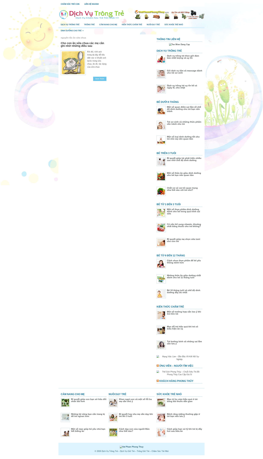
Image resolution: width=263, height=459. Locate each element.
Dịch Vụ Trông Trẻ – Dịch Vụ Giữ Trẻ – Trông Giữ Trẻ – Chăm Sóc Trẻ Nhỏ (135, 451)
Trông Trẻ (89, 25)
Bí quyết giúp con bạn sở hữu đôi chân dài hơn (88, 400)
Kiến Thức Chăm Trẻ (132, 25)
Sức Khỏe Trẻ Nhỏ (173, 25)
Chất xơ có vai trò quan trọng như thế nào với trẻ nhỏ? (182, 189)
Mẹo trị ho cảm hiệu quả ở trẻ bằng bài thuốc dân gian (182, 400)
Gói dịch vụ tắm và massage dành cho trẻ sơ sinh (184, 71)
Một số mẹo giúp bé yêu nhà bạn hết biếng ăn (88, 430)
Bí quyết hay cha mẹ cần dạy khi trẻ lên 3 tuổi (136, 415)
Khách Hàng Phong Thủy (176, 381)
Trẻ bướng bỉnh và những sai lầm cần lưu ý (184, 342)
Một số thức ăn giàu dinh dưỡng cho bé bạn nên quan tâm (184, 174)
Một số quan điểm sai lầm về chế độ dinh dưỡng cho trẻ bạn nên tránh (184, 109)
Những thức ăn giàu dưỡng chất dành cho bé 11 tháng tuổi (184, 276)
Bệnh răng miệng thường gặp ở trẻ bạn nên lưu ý (183, 415)
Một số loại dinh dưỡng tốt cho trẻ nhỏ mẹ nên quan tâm (183, 137)
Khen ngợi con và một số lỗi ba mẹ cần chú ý (135, 400)
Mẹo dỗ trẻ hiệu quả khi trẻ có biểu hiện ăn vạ (182, 327)
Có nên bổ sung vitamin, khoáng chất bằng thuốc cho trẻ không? (184, 225)
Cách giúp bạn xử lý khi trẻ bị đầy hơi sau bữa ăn (184, 430)
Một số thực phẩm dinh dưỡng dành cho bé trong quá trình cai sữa (183, 211)
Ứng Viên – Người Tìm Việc (176, 366)
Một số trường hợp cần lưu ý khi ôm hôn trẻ (184, 312)
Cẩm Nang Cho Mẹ (108, 25)
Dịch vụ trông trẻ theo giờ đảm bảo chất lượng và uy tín (183, 57)
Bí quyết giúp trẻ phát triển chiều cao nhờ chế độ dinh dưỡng (184, 159)
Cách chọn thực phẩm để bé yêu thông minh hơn (184, 261)
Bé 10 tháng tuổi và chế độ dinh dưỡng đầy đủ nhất (183, 291)
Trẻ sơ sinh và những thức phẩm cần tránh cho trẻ (184, 123)
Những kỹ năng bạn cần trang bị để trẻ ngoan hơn (88, 415)
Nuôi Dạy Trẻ (153, 25)
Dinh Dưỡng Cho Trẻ (72, 30)
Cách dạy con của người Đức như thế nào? (134, 430)
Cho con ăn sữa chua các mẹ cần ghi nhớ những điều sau (82, 44)
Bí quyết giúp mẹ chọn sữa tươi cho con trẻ (183, 240)
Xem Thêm (99, 79)
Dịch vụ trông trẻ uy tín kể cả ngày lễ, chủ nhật (182, 86)
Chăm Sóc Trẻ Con (70, 4)
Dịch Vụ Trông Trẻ (70, 25)
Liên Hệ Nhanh (91, 4)
